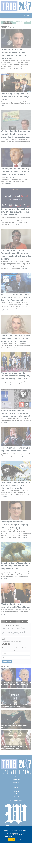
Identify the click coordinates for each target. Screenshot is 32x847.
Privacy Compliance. (15, 833)
